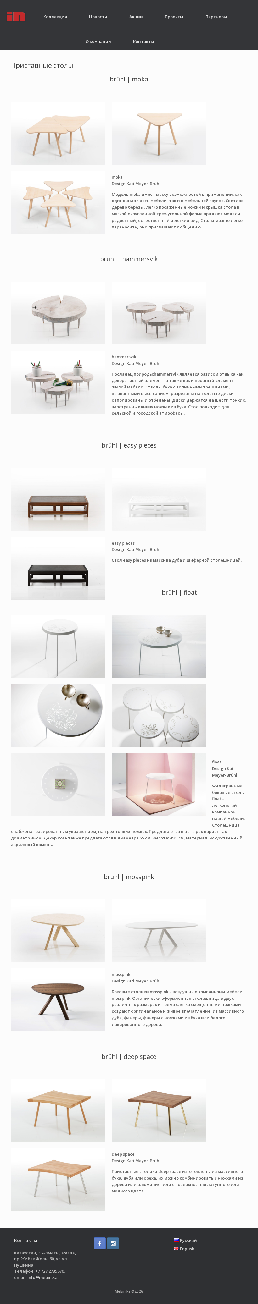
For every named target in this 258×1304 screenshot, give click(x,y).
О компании (98, 41)
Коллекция (55, 16)
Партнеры (216, 16)
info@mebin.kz (42, 1277)
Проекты (174, 16)
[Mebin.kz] (16, 16)
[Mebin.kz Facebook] (100, 1243)
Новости (98, 16)
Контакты (143, 41)
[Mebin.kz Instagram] (113, 1243)
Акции (136, 16)
